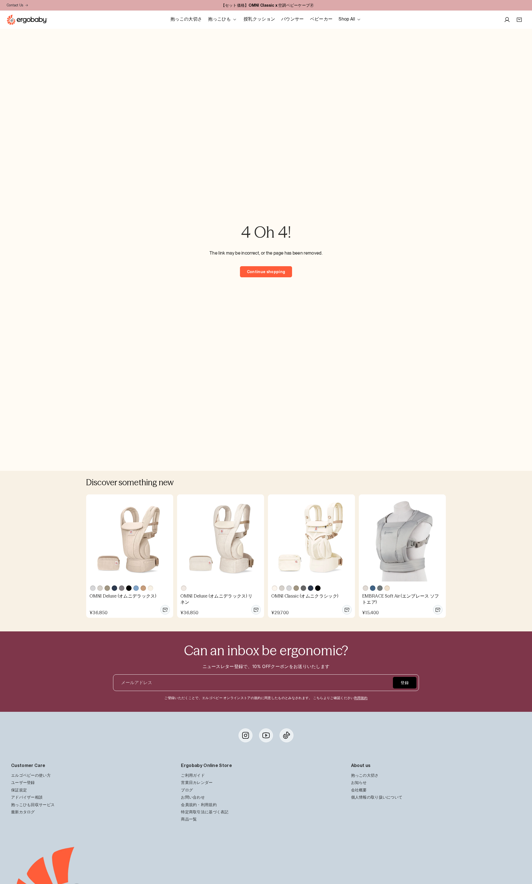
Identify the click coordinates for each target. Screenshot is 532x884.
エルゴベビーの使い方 (31, 775)
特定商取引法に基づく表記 (204, 811)
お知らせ (359, 782)
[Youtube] (266, 735)
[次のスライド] (167, 538)
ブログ (187, 790)
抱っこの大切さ (365, 775)
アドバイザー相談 (27, 797)
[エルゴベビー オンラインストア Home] (27, 20)
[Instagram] (245, 735)
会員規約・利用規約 (199, 804)
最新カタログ (23, 811)
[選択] (165, 609)
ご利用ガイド (193, 775)
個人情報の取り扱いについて (377, 797)
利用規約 (361, 698)
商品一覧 (189, 819)
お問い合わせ (193, 797)
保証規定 (19, 790)
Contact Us (15, 5)
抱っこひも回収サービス (33, 804)
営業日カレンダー (197, 782)
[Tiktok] (286, 735)
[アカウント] (507, 20)
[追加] (256, 609)
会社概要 (359, 790)
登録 (405, 682)
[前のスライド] (92, 538)
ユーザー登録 (23, 782)
